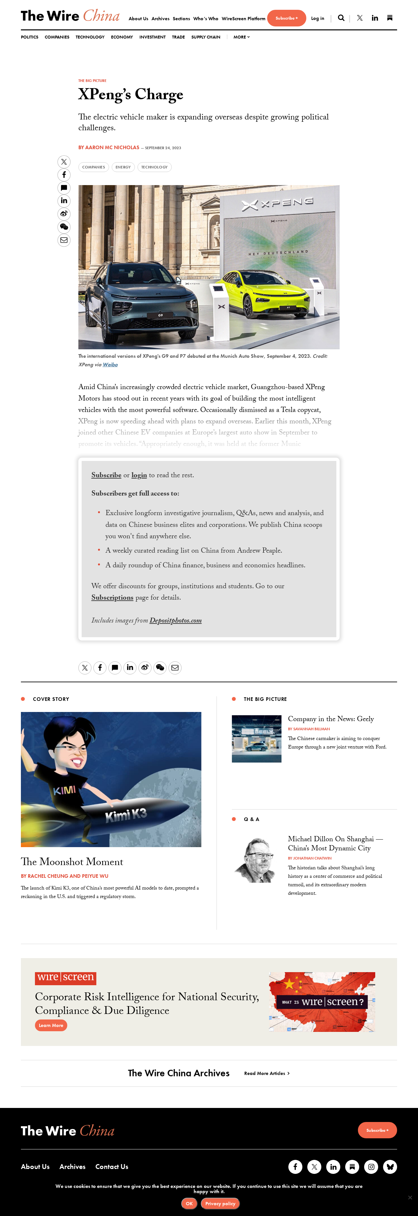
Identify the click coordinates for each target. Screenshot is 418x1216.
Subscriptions (112, 598)
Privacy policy (220, 1203)
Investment (152, 37)
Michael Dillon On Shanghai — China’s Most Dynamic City (335, 844)
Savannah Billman (311, 729)
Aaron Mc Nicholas (112, 147)
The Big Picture (92, 80)
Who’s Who (205, 18)
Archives (160, 18)
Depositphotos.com (176, 621)
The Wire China (70, 14)
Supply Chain (205, 37)
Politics (29, 37)
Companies (57, 37)
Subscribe (106, 476)
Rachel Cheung (48, 876)
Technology (90, 37)
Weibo (110, 364)
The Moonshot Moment (72, 863)
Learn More (51, 1025)
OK (189, 1203)
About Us (138, 18)
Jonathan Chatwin (312, 858)
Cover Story (51, 699)
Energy (123, 167)
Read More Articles (264, 1073)
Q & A (251, 819)
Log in (317, 18)
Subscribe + (287, 18)
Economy (122, 37)
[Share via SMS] (64, 188)
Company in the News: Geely (331, 720)
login (139, 476)
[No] (410, 1197)
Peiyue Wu (95, 876)
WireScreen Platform (243, 18)
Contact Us (111, 1166)
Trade (178, 37)
